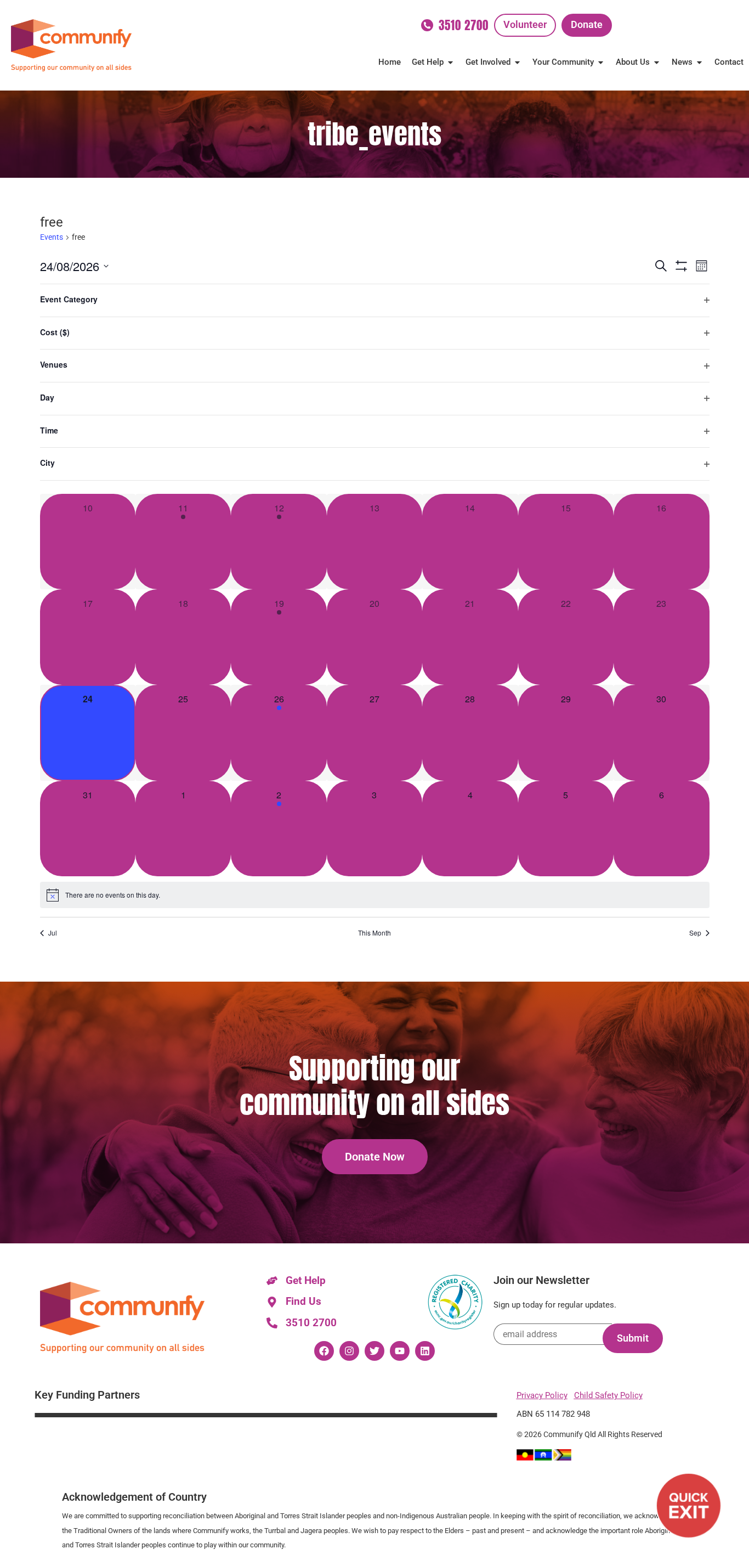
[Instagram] (349, 1351)
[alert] (375, 895)
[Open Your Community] (601, 62)
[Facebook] (324, 1351)
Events (51, 237)
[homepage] (71, 45)
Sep (695, 932)
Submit (633, 1338)
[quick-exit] (689, 1506)
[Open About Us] (656, 62)
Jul (52, 932)
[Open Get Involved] (517, 62)
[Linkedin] (425, 1351)
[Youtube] (400, 1351)
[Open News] (699, 62)
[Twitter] (374, 1351)
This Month (374, 932)
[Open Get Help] (450, 62)
